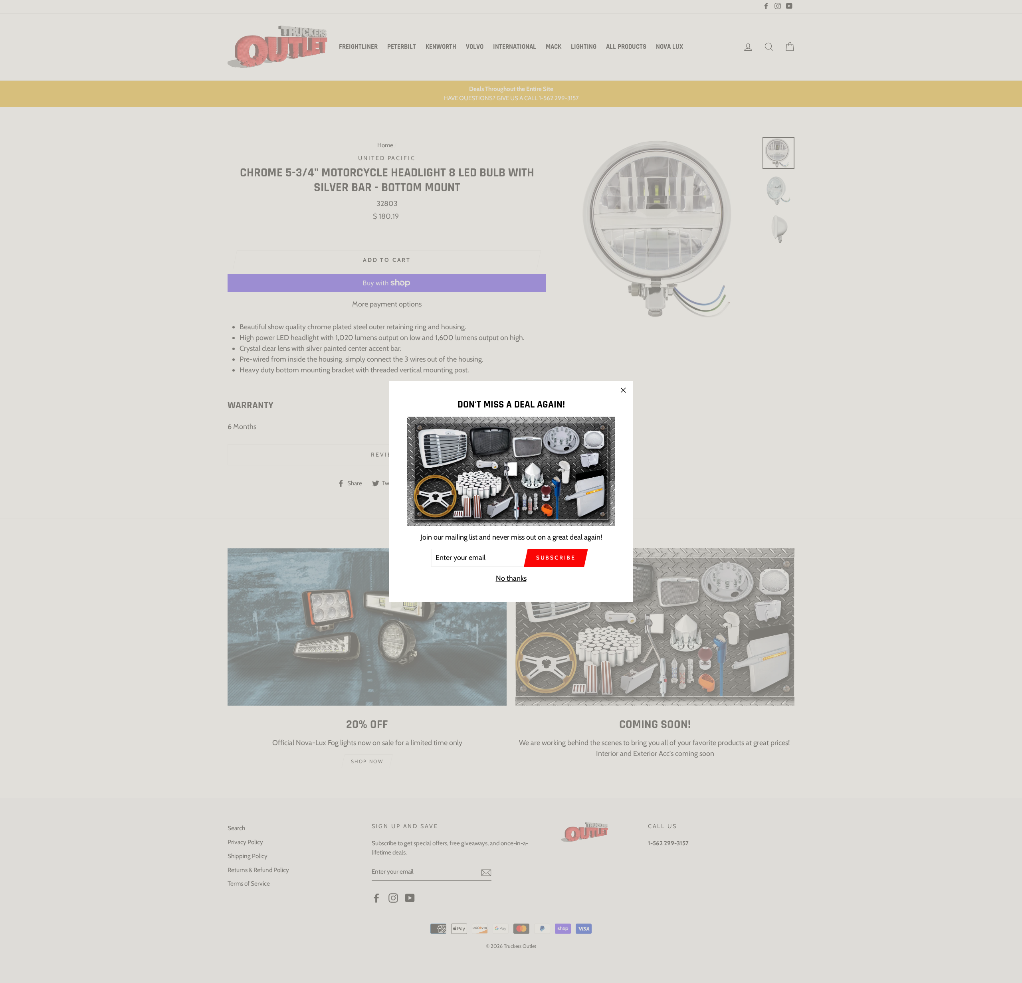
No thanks (511, 578)
